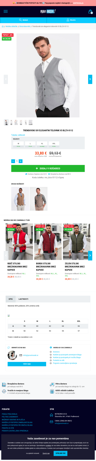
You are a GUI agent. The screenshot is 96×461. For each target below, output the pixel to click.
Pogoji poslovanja (9, 414)
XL (42, 145)
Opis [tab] (11, 299)
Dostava (56, 352)
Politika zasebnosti (10, 417)
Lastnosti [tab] (23, 299)
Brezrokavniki (25, 26)
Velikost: (16, 139)
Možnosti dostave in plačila (13, 420)
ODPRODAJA (78, 3)
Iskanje (25, 20)
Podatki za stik (58, 360)
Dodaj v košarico (50, 168)
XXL (54, 145)
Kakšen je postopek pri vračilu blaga (67, 357)
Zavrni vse (46, 453)
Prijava (73, 20)
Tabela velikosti (18, 135)
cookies (48, 445)
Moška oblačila (11, 26)
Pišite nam (26, 364)
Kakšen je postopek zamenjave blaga (67, 355)
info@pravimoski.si (30, 355)
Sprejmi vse (61, 453)
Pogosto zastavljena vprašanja (65, 363)
